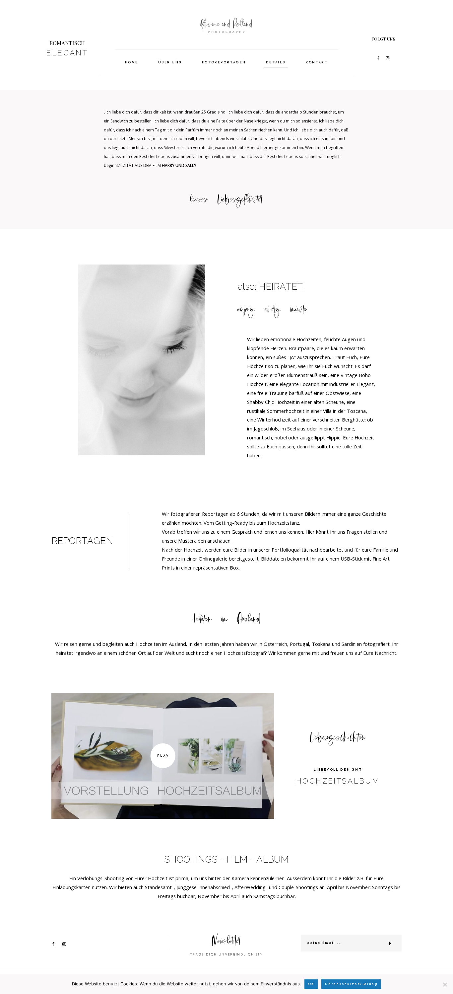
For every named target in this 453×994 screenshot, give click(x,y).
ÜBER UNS (170, 62)
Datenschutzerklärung (351, 984)
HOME (131, 62)
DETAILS (276, 62)
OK (311, 984)
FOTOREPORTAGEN (224, 62)
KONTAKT (317, 62)
